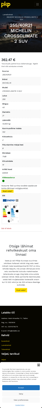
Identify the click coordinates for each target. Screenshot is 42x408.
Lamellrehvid (8, 14)
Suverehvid (5, 341)
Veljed (3, 359)
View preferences (21, 400)
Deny (21, 394)
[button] (39, 365)
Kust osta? (7, 191)
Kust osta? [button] (21, 290)
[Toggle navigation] (37, 4)
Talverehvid (5, 349)
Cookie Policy (19, 405)
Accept (21, 388)
